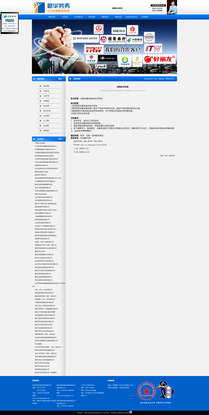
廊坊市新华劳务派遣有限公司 (93, 413)
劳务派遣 (91, 17)
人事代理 (46, 96)
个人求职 (46, 121)
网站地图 (126, 413)
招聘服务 (46, 130)
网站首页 (52, 17)
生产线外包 (78, 17)
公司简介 (65, 17)
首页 (155, 79)
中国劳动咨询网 (124, 388)
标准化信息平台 (132, 17)
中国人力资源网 (113, 385)
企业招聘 (46, 116)
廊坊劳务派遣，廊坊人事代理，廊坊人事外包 (88, 141)
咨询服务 (46, 101)
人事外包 (46, 91)
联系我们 (145, 17)
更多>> (61, 79)
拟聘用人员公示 (84, 152)
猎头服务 (46, 126)
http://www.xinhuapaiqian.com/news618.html (94, 145)
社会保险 (46, 106)
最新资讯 (105, 17)
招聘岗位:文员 (83, 148)
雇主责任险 (47, 111)
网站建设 (114, 413)
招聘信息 (118, 17)
